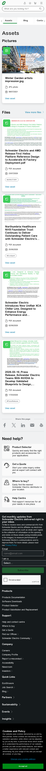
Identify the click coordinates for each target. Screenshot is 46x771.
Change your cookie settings (23, 759)
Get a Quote (7, 630)
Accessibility (8, 663)
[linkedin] (23, 425)
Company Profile (10, 654)
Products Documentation (13, 597)
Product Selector (10, 605)
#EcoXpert (11, 256)
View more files (33, 112)
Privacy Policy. (11, 545)
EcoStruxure (8, 683)
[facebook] (5, 425)
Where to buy (8, 626)
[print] (41, 425)
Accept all (23, 766)
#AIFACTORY (12, 180)
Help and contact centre (13, 622)
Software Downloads (12, 601)
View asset (10, 98)
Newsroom (7, 667)
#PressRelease (12, 401)
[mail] (32, 425)
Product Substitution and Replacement (20, 609)
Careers (6, 650)
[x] (14, 425)
